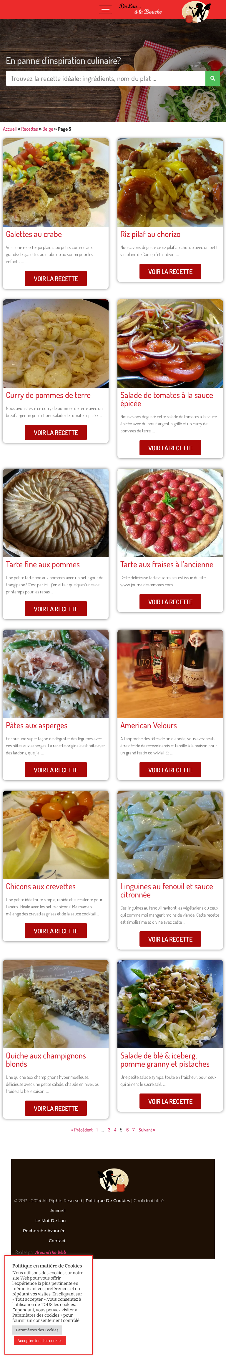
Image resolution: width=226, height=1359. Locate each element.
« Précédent (82, 1130)
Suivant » (147, 1130)
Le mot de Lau (50, 1220)
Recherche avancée (44, 1230)
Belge (47, 129)
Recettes (29, 129)
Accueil (10, 129)
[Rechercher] (212, 78)
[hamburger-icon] (105, 9)
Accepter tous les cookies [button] (39, 1340)
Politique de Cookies (108, 1200)
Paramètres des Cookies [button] (37, 1330)
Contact (57, 1240)
